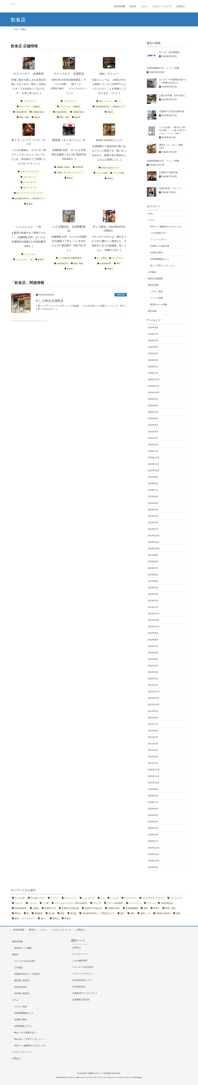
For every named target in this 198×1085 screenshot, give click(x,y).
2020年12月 (153, 769)
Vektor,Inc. (128, 1077)
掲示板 (73, 913)
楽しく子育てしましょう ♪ (162, 265)
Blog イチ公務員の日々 (25, 1032)
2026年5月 (153, 347)
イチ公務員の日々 (158, 233)
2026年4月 (153, 353)
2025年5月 (153, 425)
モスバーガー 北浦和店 (29, 107)
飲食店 (37, 117)
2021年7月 (153, 724)
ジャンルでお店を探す (25, 961)
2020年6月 (153, 808)
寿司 (118, 263)
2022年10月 (153, 626)
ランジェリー (135, 903)
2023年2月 (153, 600)
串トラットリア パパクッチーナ (30, 193)
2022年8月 (153, 639)
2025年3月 (153, 438)
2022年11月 (153, 620)
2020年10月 (153, 782)
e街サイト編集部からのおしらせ (165, 226)
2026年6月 (153, 340)
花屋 (178, 913)
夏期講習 (38, 913)
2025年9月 (153, 399)
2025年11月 (153, 386)
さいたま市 (20, 898)
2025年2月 (153, 444)
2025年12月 (153, 379)
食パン (44, 918)
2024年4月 (153, 509)
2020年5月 (153, 815)
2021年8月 (153, 717)
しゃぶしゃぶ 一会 (24, 259)
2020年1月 (153, 841)
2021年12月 (153, 691)
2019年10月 (153, 860)
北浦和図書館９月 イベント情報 (163, 68)
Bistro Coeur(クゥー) (110, 168)
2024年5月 (153, 503)
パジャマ (33, 903)
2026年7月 (153, 334)
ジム (102, 898)
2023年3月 (153, 594)
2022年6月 (153, 652)
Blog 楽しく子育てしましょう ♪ (29, 1039)
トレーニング (176, 898)
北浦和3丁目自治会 (93, 908)
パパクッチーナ (29, 182)
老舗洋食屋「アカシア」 (171, 188)
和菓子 (156, 908)
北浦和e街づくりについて (84, 993)
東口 (122, 913)
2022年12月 (153, 613)
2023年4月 (153, 587)
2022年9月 (153, 633)
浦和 (132, 913)
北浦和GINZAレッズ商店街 (27, 974)
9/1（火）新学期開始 (170, 52)
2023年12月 (153, 535)
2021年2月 (153, 756)
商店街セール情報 (158, 304)
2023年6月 (153, 574)
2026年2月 (153, 366)
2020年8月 (153, 795)
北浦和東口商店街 (81, 999)
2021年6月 (153, 730)
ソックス (114, 898)
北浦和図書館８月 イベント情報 (163, 161)
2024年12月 (153, 457)
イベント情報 (156, 298)
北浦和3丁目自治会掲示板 (171, 111)
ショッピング (88, 898)
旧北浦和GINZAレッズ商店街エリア (110, 107)
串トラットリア (29, 188)
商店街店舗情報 (155, 278)
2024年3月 (153, 516)
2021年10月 (153, 704)
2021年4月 (153, 743)
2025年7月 (153, 412)
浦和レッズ (145, 913)
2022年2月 (153, 678)
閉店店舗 (120, 295)
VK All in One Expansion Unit (108, 1077)
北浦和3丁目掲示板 (168, 172)
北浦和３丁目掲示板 (159, 246)
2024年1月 (153, 529)
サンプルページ (79, 954)
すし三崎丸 (101, 258)
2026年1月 (153, 373)
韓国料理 (79, 167)
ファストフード (29, 101)
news (150, 213)
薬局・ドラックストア (25, 918)
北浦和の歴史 (156, 252)
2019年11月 (153, 854)
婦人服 (51, 913)
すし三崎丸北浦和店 (49, 300)
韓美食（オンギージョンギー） (70, 172)
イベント (55, 898)
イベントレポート (158, 239)
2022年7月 (153, 646)
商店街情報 (153, 285)
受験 (146, 908)
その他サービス (38, 898)
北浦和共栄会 (38, 112)
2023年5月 (153, 581)
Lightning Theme (87, 1077)
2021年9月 (153, 711)
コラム (151, 220)
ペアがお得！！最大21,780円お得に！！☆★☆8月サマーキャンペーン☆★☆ (172, 130)
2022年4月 (153, 665)
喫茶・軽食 (24, 117)
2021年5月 (153, 737)
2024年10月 (153, 470)
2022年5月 (153, 659)
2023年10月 (153, 548)
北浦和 (36, 908)
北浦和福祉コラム (22, 1026)
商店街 (32, 930)
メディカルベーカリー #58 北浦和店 (70, 903)
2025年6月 (153, 418)
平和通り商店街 (21, 993)
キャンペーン (71, 898)
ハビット (19, 903)
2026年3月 (153, 360)
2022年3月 (153, 672)
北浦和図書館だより (159, 259)
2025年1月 (153, 451)
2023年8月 (153, 561)
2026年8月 (153, 327)
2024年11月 (153, 464)
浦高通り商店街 (63, 167)
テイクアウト (117, 258)
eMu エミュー (105, 101)
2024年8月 (153, 483)
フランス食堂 (118, 173)
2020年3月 (153, 828)
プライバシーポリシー (83, 973)
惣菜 (62, 913)
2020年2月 (153, 834)
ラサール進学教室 (115, 903)
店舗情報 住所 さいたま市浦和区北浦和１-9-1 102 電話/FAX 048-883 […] (70, 154)
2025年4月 (153, 431)
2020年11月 (153, 776)
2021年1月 (153, 763)
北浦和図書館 (132, 908)
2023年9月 (153, 555)
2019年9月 (153, 867)
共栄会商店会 (167, 903)
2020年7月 (153, 802)
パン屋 (46, 903)
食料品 (56, 918)
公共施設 (152, 272)
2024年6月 (153, 496)
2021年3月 (153, 750)
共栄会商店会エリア (82, 980)
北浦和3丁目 (50, 908)
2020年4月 (153, 821)
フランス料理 (101, 173)
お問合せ (80, 930)
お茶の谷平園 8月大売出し (172, 95)
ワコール (151, 903)
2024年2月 (153, 522)
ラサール (97, 903)
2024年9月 (153, 477)
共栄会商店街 (21, 112)
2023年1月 (153, 607)
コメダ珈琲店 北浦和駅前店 (70, 258)
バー (119, 101)
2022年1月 (153, 685)
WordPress (71, 1077)
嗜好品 (18, 913)
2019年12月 (153, 847)
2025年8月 (153, 405)
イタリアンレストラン (29, 172)
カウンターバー (29, 177)
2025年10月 (153, 392)
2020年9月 (153, 789)
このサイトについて (61, 930)
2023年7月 (153, 568)
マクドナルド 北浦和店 (70, 107)
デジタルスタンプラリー (153, 898)
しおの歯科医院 (79, 960)
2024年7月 (153, 490)
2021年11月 (153, 698)
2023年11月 (153, 542)
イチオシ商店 (156, 291)
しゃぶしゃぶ (29, 254)
